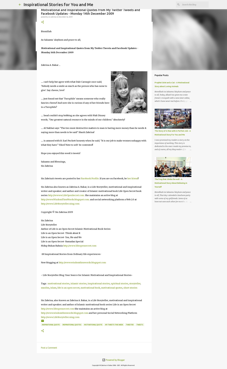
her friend (132, 178)
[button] (42, 22)
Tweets (139, 325)
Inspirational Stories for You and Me (58, 4)
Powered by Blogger (115, 360)
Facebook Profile (90, 178)
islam (53, 287)
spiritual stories (119, 283)
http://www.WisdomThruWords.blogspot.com (65, 199)
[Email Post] (42, 322)
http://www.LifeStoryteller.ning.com (60, 203)
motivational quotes (111, 287)
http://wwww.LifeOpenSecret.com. (66, 195)
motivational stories (58, 283)
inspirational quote (51, 325)
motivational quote (93, 325)
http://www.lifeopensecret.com (79, 245)
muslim (45, 287)
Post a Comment (49, 348)
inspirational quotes (72, 325)
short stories (130, 287)
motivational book (90, 287)
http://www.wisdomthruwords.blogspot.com (82, 262)
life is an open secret (68, 287)
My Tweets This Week (114, 325)
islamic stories (79, 283)
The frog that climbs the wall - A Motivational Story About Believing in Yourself (171, 183)
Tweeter (129, 325)
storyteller (134, 283)
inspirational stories (99, 283)
